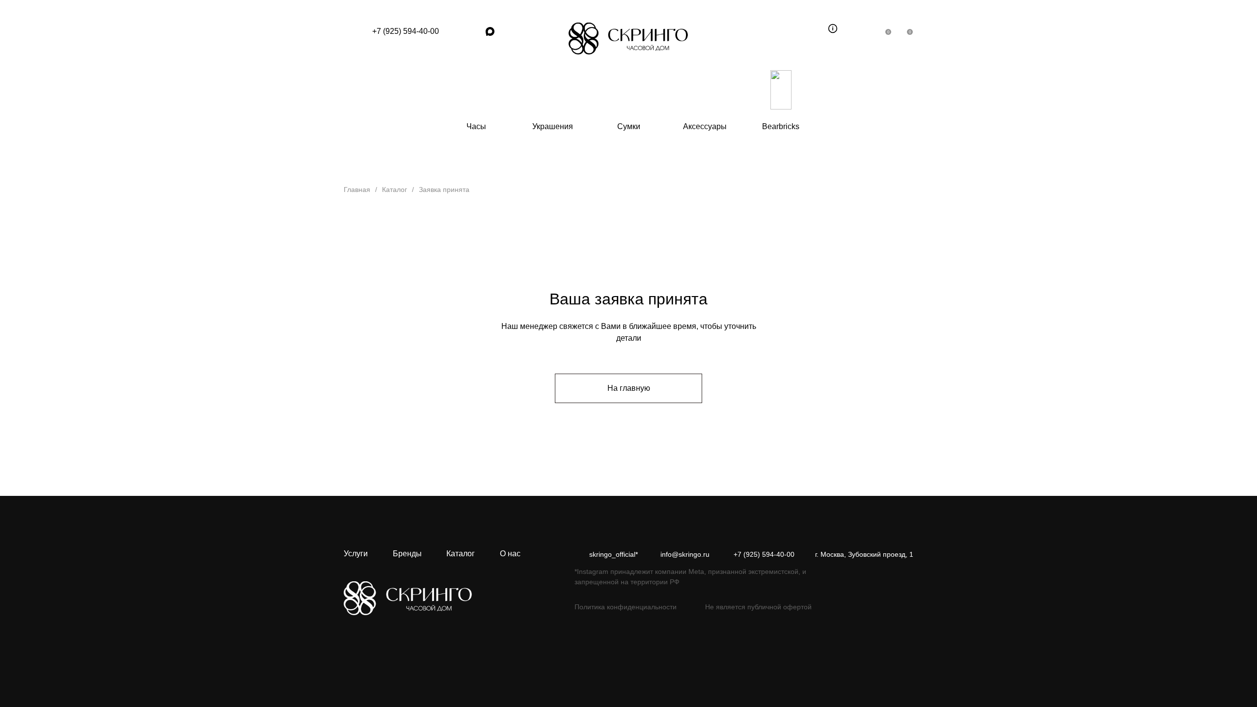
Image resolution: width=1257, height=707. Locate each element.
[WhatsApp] (457, 31)
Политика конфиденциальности (625, 607)
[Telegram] (473, 31)
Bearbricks (780, 126)
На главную (628, 388)
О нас (510, 553)
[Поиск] (811, 28)
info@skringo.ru (685, 554)
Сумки (628, 126)
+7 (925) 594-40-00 (405, 31)
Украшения (552, 126)
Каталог (460, 553)
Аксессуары (705, 126)
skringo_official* (613, 554)
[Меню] (353, 31)
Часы (476, 126)
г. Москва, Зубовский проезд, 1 (864, 554)
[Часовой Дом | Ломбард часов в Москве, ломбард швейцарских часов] (628, 38)
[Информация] (833, 28)
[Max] (490, 31)
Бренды (407, 553)
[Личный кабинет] (864, 28)
